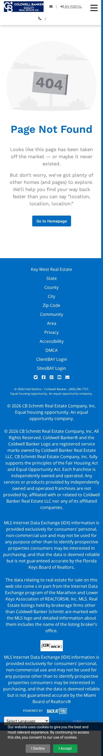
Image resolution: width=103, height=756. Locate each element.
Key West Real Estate (51, 269)
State (51, 278)
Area (51, 323)
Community (51, 314)
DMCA (51, 350)
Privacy (51, 332)
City (51, 296)
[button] (94, 8)
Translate (91, 720)
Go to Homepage (51, 221)
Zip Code (51, 305)
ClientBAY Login (51, 359)
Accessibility (52, 341)
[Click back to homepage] (22, 6)
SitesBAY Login (51, 368)
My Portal (73, 6)
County (51, 287)
